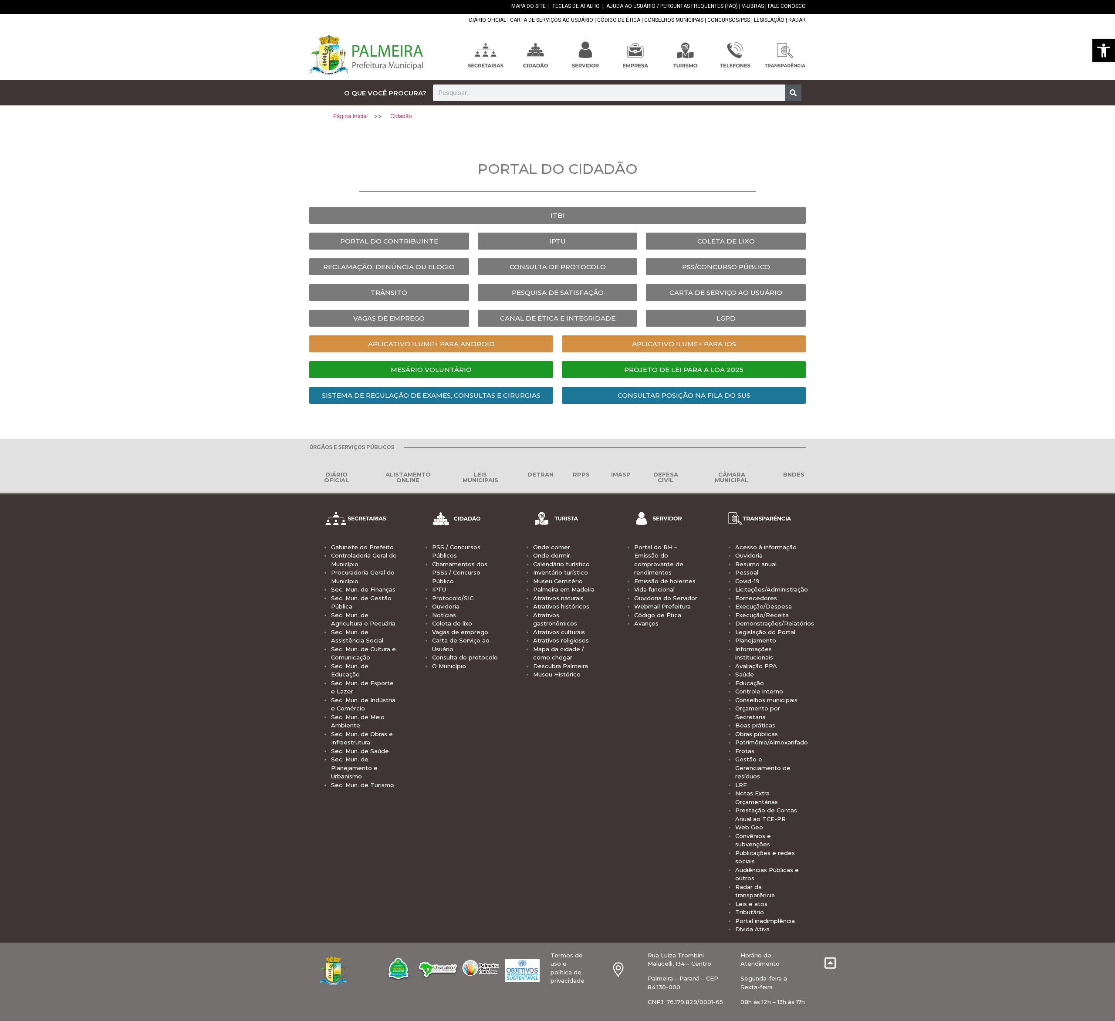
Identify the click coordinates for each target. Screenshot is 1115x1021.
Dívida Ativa (752, 929)
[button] (1103, 50)
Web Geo (749, 827)
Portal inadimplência (765, 920)
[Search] (793, 93)
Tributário (749, 912)
